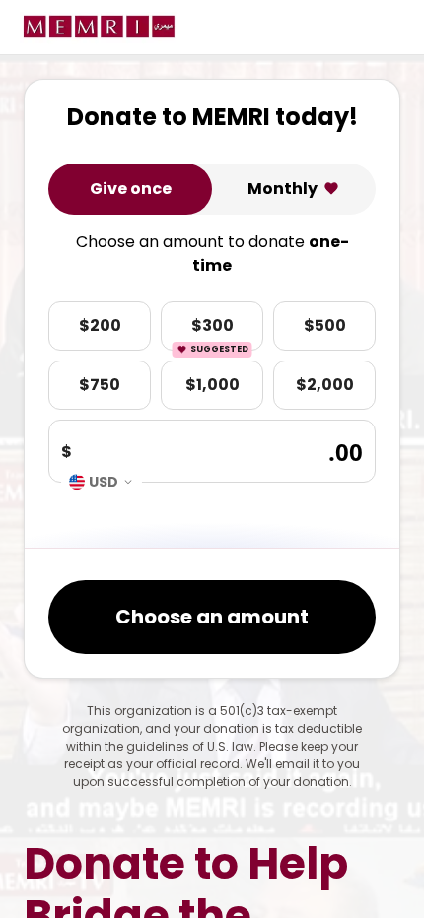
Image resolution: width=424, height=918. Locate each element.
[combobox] (101, 482)
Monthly (282, 188)
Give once (131, 188)
